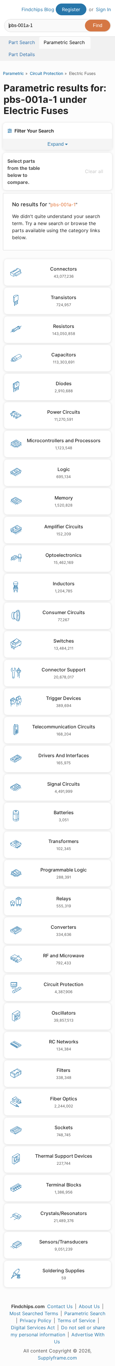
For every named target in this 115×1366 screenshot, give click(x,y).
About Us (89, 1306)
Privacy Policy (35, 1320)
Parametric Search (84, 1313)
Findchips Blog (38, 9)
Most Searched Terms (33, 1313)
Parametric (13, 73)
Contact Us (60, 1306)
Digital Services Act (33, 1327)
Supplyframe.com (57, 1358)
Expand (56, 144)
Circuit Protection (46, 73)
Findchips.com (9, 10)
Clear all (94, 171)
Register (71, 9)
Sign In (103, 9)
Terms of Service (76, 1320)
